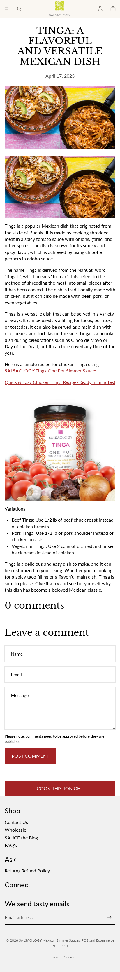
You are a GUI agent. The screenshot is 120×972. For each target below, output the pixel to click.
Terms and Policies (60, 957)
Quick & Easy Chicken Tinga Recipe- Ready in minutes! (60, 382)
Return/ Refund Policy (27, 870)
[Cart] (113, 8)
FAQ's (11, 845)
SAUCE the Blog (21, 837)
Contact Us (16, 822)
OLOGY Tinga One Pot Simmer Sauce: (50, 370)
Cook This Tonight (60, 788)
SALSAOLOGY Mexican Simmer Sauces (49, 940)
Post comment (30, 756)
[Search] (19, 8)
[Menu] (6, 8)
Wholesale (15, 829)
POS (85, 940)
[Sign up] (109, 918)
